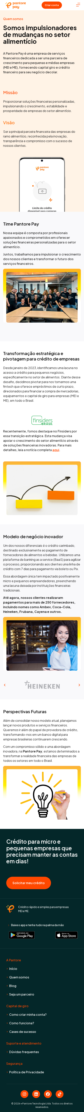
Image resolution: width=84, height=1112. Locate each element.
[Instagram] (24, 1094)
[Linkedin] (36, 1094)
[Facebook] (48, 1094)
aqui (55, 450)
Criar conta (52, 5)
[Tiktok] (59, 1094)
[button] (4, 685)
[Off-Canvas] (78, 4)
